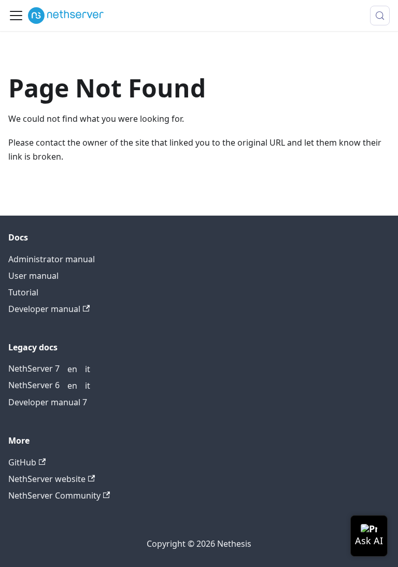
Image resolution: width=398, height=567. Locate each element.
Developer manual (44, 309)
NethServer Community (54, 495)
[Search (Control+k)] (380, 15)
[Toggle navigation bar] (16, 15)
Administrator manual (51, 259)
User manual (33, 275)
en (72, 369)
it (87, 369)
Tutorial (23, 292)
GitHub (22, 462)
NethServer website (47, 479)
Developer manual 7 (47, 402)
